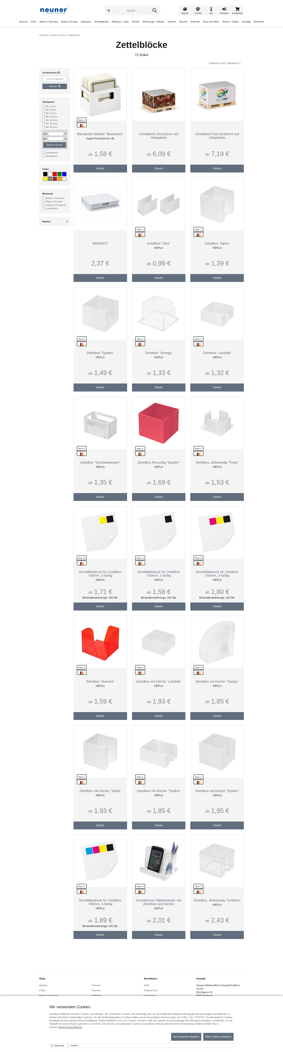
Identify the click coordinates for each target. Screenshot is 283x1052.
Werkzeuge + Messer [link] (153, 21)
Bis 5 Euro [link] (51, 113)
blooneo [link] (23, 21)
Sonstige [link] (246, 21)
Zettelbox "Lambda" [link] (217, 353)
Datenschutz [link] (151, 990)
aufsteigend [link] (52, 152)
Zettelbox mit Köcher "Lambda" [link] (158, 681)
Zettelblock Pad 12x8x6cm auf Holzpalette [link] (217, 135)
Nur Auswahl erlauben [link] (186, 1036)
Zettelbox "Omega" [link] (158, 353)
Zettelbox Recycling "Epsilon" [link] (159, 462)
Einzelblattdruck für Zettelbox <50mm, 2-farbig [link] (100, 573)
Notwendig (59, 1045)
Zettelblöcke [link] (74, 35)
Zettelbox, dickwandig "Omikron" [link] (217, 900)
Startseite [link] (43, 35)
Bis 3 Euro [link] (51, 109)
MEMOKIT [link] (100, 243)
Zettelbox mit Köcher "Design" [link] (217, 681)
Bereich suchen (55, 144)
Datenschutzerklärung (70, 1027)
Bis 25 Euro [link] (52, 123)
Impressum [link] (150, 995)
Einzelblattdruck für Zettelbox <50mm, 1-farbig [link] (159, 573)
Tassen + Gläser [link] (230, 21)
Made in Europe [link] (69, 21)
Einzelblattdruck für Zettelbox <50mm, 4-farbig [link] (100, 902)
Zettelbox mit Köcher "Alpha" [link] (100, 791)
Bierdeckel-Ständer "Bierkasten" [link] (100, 134)
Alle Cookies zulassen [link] (218, 1036)
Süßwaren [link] (86, 21)
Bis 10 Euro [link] (52, 116)
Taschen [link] (183, 21)
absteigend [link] (51, 156)
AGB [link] (146, 985)
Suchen (53, 86)
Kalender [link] (195, 21)
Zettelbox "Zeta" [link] (158, 243)
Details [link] (100, 168)
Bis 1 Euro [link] (51, 106)
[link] (55, 10)
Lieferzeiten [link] (52, 208)
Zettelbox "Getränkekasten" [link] (100, 462)
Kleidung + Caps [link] (120, 21)
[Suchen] (154, 10)
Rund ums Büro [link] (211, 21)
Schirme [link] (172, 21)
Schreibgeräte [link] (101, 21)
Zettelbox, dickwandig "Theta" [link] (217, 462)
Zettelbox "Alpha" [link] (217, 243)
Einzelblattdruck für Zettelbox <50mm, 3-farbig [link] (217, 573)
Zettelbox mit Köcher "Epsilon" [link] (217, 791)
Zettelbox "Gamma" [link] (100, 681)
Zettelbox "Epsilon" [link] (100, 353)
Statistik (74, 1045)
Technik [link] (136, 21)
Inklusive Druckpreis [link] (56, 205)
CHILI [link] (34, 21)
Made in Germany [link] (48, 21)
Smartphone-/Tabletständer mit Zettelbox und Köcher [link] (158, 902)
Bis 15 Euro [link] (52, 120)
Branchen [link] (259, 21)
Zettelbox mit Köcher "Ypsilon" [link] (158, 791)
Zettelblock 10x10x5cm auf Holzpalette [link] (158, 135)
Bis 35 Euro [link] (52, 127)
